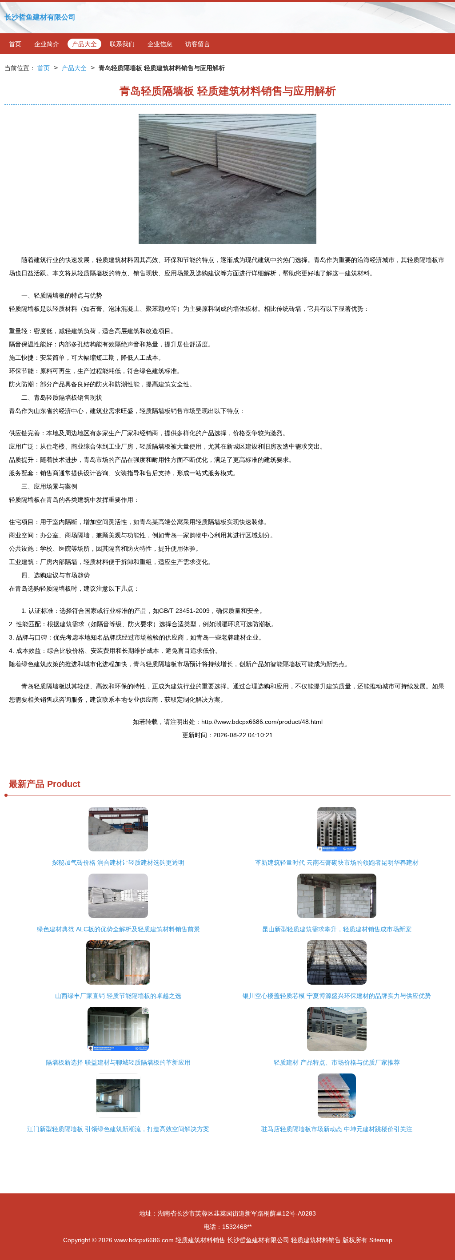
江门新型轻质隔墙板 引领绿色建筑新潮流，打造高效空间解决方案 (118, 1129)
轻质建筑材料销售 (200, 1240)
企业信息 (160, 44)
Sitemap (380, 1240)
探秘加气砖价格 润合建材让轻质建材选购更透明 (118, 862)
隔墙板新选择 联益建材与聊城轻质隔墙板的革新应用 (118, 1062)
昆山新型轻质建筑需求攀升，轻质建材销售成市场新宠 (336, 929)
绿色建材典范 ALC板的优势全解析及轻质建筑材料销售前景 (118, 929)
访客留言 (197, 44)
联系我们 (122, 44)
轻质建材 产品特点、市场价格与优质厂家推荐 (337, 1062)
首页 (15, 44)
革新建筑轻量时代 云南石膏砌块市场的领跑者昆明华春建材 (337, 862)
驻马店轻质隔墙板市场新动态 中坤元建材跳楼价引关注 (336, 1129)
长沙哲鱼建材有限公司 (40, 17)
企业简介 (46, 44)
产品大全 (84, 44)
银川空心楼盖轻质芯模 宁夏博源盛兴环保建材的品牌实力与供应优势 (337, 995)
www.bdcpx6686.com (144, 1240)
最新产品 (26, 784)
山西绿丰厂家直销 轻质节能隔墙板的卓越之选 (118, 995)
